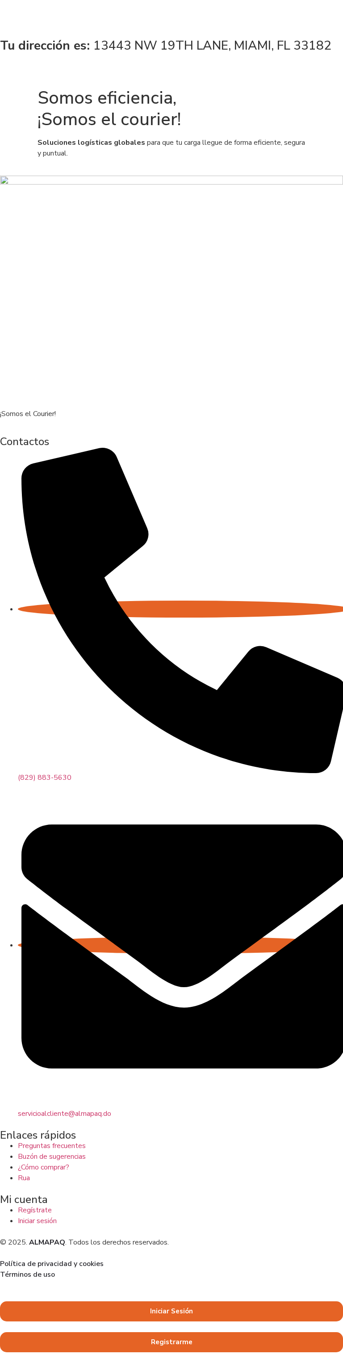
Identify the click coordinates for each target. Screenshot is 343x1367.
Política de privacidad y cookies (52, 1264)
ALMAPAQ (47, 1242)
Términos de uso (27, 1274)
